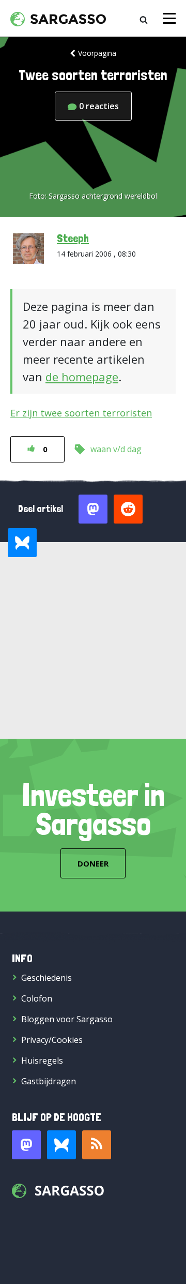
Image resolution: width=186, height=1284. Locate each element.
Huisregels (42, 1060)
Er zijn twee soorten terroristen (81, 413)
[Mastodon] (26, 1144)
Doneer (93, 863)
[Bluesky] (61, 1144)
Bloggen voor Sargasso (67, 1019)
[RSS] (96, 1144)
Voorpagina (97, 53)
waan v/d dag (116, 449)
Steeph (73, 238)
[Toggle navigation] (169, 18)
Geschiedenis (46, 977)
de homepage (81, 376)
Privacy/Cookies (52, 1040)
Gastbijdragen (48, 1081)
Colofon (36, 998)
